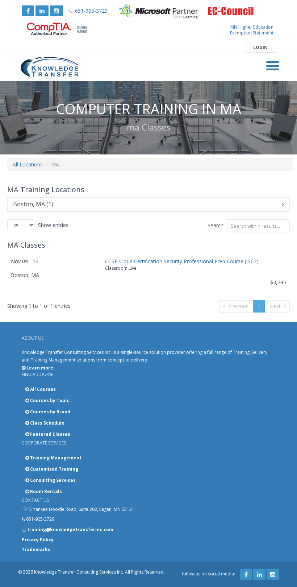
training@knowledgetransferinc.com (70, 529)
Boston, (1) (33, 204)
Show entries (53, 225)
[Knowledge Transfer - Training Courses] (49, 67)
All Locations (28, 164)
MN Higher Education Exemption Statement (251, 30)
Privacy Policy (38, 540)
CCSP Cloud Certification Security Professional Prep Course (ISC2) (182, 261)
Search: (216, 225)
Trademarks (36, 549)
